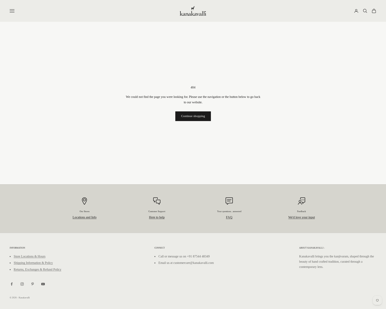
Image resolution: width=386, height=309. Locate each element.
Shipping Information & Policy (33, 262)
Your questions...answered (229, 211)
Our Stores (84, 211)
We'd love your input (301, 217)
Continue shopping (193, 116)
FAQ (229, 217)
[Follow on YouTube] (43, 284)
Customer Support (156, 211)
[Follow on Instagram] (22, 284)
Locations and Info (84, 217)
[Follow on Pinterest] (33, 284)
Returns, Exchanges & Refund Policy (37, 269)
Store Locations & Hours (29, 256)
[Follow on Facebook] (12, 284)
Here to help (157, 217)
